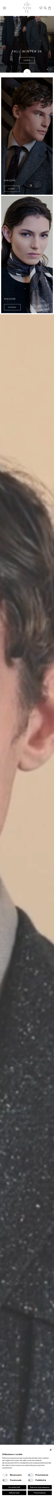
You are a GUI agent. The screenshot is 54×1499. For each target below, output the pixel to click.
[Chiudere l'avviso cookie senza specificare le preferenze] (51, 1449)
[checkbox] (5, 1475)
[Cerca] (45, 8)
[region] (27, 36)
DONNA (27, 60)
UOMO (11, 189)
